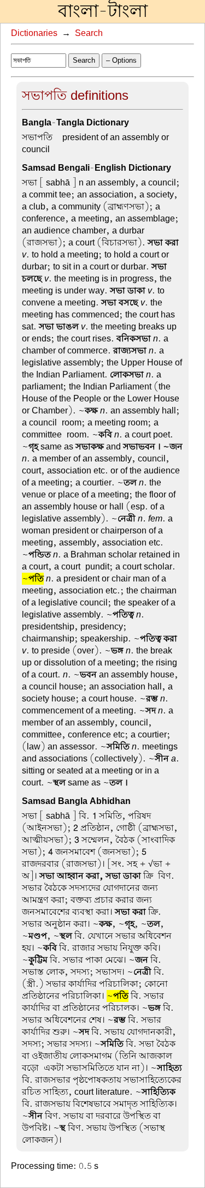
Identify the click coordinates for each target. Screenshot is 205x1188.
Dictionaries (34, 33)
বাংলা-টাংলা (103, 11)
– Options (121, 60)
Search (89, 33)
